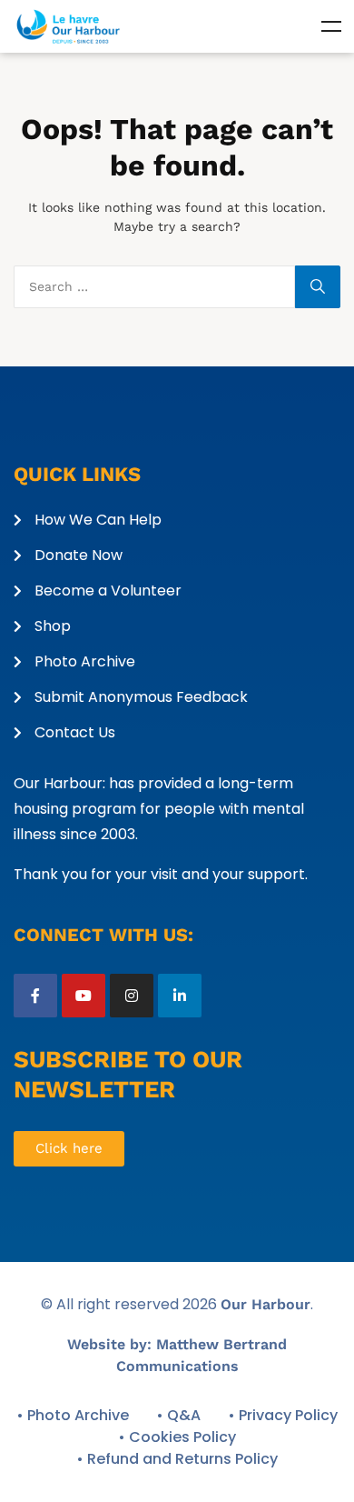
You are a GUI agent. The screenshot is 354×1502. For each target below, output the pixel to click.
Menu (331, 26)
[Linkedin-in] (180, 995)
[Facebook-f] (35, 995)
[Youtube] (83, 995)
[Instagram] (131, 995)
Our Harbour (265, 1304)
